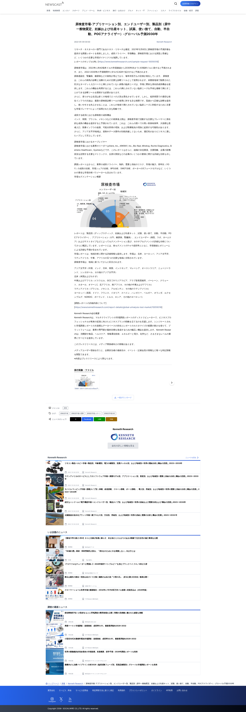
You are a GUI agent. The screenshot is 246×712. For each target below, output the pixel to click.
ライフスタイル (175, 10)
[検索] (175, 3)
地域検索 (56, 10)
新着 (48, 10)
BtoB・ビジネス (103, 10)
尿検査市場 (64, 413)
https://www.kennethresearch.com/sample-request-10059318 (128, 61)
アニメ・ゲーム (88, 10)
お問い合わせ (182, 690)
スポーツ (75, 10)
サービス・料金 (65, 690)
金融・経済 (188, 10)
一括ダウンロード (124, 397)
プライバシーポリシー (138, 690)
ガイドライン (156, 690)
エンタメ (66, 10)
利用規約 (121, 690)
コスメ (163, 10)
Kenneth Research (164, 42)
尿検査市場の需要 (77, 413)
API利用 (169, 690)
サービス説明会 (82, 690)
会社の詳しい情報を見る (123, 445)
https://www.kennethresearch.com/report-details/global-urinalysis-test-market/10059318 (118, 307)
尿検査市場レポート (94, 413)
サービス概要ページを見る (227, 706)
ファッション (152, 10)
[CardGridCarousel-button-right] (171, 382)
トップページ (53, 683)
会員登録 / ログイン (190, 3)
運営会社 (51, 690)
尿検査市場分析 (109, 413)
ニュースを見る (191, 457)
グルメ (130, 10)
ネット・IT (140, 10)
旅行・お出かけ (119, 10)
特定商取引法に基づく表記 (103, 690)
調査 (197, 10)
